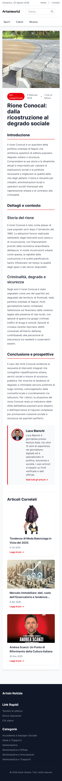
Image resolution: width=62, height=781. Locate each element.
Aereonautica (9, 745)
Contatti (56, 2)
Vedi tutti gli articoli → (37, 479)
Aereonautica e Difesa (15, 749)
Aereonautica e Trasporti (16, 759)
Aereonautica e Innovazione (18, 754)
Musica (33, 21)
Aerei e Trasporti (12, 740)
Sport (7, 21)
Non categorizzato (16, 96)
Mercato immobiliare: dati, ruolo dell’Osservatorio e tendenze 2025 (30, 597)
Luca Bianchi (35, 431)
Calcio (19, 21)
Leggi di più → (17, 552)
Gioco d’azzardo (11, 715)
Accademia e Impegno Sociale (19, 735)
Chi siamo (8, 720)
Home (43, 2)
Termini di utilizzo (12, 710)
